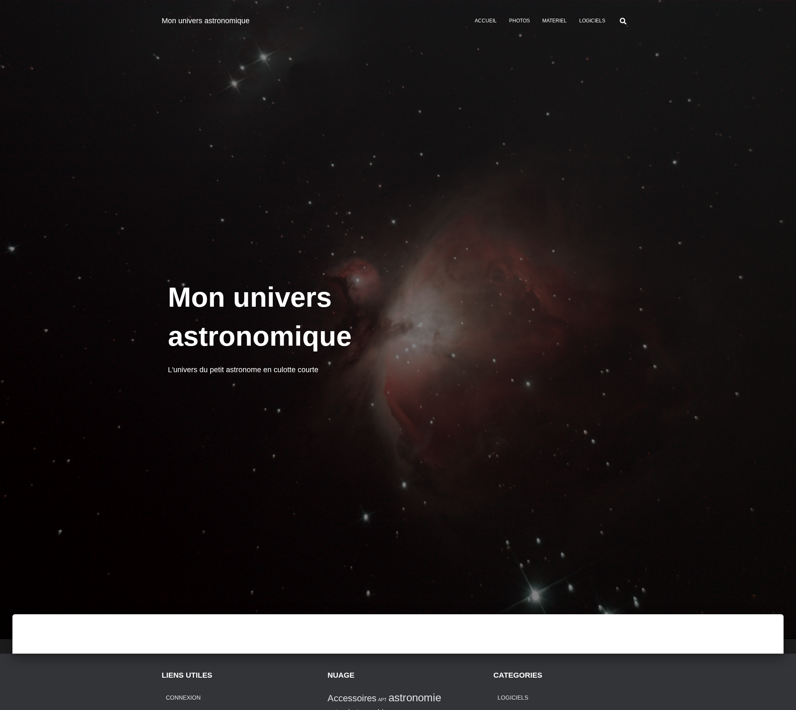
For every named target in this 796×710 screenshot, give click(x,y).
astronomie (414, 697)
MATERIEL (554, 21)
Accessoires (352, 698)
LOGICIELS (592, 21)
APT (382, 699)
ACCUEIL (486, 21)
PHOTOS (519, 21)
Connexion (183, 697)
